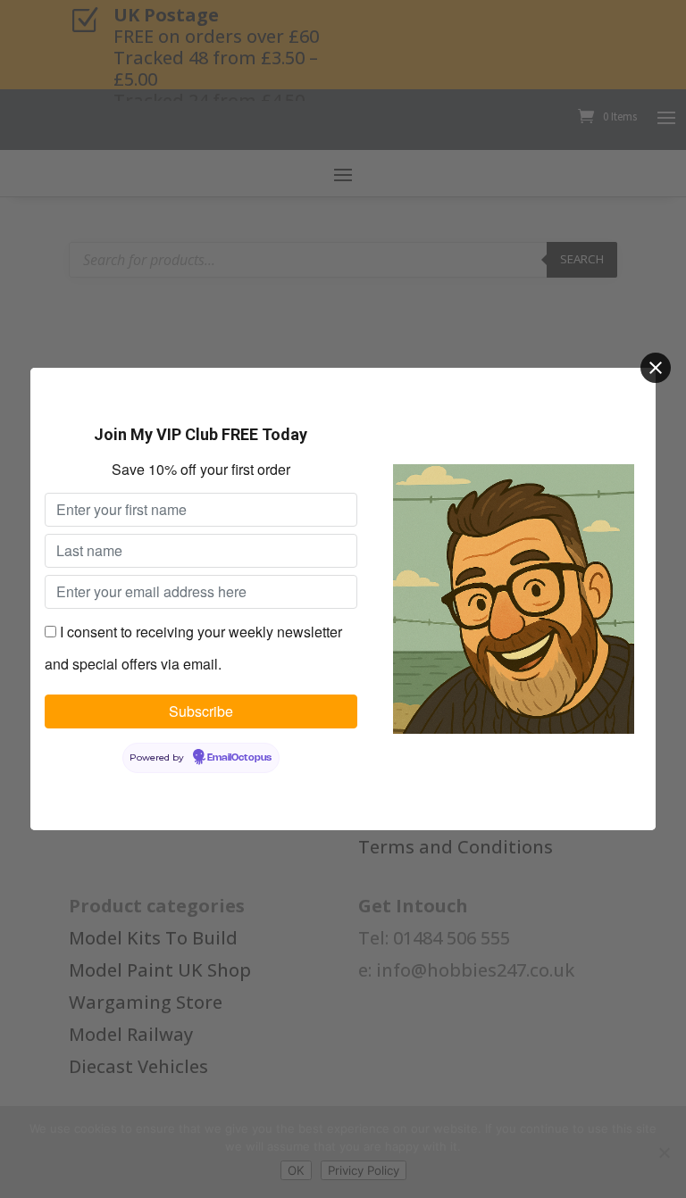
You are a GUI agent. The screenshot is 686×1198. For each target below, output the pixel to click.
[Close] (655, 368)
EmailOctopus (239, 757)
